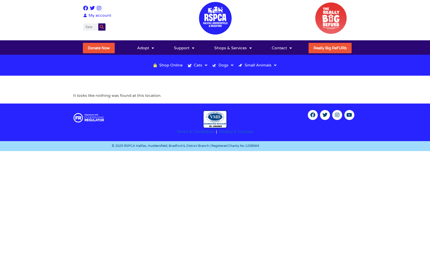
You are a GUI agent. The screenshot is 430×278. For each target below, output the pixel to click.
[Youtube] (349, 115)
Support (181, 48)
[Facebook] (85, 8)
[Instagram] (99, 8)
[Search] (102, 27)
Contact (279, 48)
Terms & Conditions (195, 131)
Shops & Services (230, 48)
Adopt (143, 48)
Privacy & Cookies (236, 131)
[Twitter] (92, 8)
